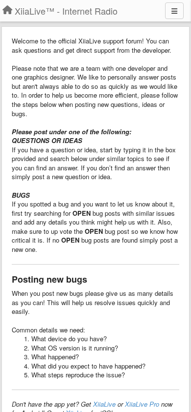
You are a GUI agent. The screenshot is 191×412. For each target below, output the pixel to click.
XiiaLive (104, 404)
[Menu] (174, 10)
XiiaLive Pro (142, 404)
